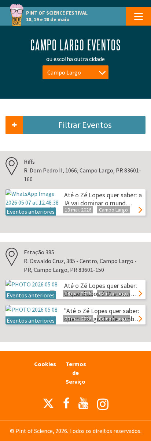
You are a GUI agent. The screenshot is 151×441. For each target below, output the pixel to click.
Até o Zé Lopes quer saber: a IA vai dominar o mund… (103, 199)
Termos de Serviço (76, 372)
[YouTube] (83, 403)
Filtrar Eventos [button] (85, 124)
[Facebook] (66, 403)
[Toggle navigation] (138, 16)
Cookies (45, 364)
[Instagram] (102, 404)
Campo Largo (64, 72)
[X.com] (48, 405)
